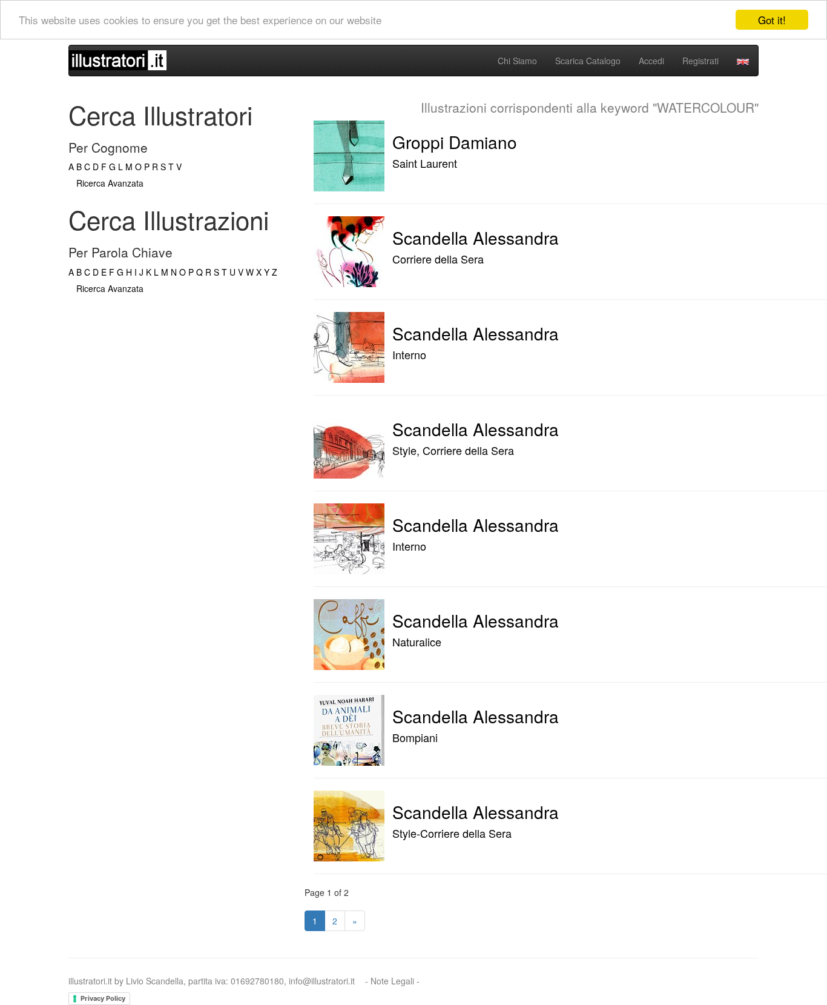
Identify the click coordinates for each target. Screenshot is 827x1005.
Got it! (772, 19)
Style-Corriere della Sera (452, 833)
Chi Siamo (517, 61)
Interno (409, 354)
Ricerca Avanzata (109, 183)
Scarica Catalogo (588, 61)
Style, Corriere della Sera (453, 450)
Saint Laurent (424, 163)
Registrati (700, 61)
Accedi (651, 61)
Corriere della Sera (438, 259)
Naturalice (416, 641)
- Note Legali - (392, 981)
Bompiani (415, 737)
